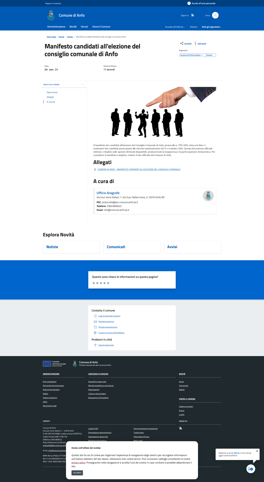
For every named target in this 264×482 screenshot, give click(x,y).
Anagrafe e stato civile (97, 381)
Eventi (181, 410)
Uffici (45, 401)
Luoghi (181, 414)
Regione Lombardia (53, 3)
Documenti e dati (50, 405)
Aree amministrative (51, 389)
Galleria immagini (186, 406)
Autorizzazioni (93, 389)
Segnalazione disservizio (98, 436)
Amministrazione (51, 373)
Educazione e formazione (98, 397)
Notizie (70, 36)
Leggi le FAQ (93, 428)
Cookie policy (139, 432)
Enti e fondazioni (49, 381)
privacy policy (78, 462)
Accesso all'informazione (176, 26)
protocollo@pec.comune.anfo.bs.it (56, 445)
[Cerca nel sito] (215, 15)
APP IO (236, 453)
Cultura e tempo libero (97, 393)
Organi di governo (50, 397)
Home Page (51, 36)
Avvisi (181, 381)
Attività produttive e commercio (101, 385)
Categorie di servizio (98, 373)
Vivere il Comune (187, 398)
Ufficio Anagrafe (108, 192)
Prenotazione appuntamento (99, 432)
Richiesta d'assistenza (97, 440)
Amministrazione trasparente (146, 428)
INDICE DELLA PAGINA (51, 84)
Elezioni (193, 26)
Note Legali (138, 440)
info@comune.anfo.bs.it (58, 450)
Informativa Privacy (141, 436)
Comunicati (183, 385)
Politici (45, 393)
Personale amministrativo (53, 385)
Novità (61, 36)
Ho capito (77, 472)
